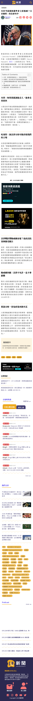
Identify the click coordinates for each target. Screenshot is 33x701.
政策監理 (4, 7)
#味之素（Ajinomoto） (9, 565)
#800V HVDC (6, 574)
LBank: (5, 415)
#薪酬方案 (5, 559)
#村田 (24, 583)
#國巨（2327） (7, 583)
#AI (4, 547)
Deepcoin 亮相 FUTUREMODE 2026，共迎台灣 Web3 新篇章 (16, 427)
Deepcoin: (6, 426)
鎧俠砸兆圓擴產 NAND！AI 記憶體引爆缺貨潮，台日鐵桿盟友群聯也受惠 (11, 538)
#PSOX (17, 577)
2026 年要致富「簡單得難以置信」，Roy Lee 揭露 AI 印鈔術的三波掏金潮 (11, 516)
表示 (11, 62)
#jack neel (18, 571)
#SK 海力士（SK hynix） (14, 547)
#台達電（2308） (25, 580)
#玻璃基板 (11, 568)
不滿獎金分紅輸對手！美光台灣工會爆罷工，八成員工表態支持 (11, 494)
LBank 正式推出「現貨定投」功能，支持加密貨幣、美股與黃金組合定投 (16, 416)
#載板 (4, 571)
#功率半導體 (14, 580)
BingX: (5, 447)
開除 (14, 357)
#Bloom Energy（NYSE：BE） (20, 574)
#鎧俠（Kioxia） (7, 596)
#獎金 (16, 553)
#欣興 (4, 568)
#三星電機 (5, 580)
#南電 (20, 562)
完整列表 (26, 401)
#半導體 (14, 562)
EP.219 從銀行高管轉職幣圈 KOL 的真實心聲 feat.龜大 (16, 637)
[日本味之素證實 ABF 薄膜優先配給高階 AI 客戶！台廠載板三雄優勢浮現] (27, 506)
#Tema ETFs (25, 577)
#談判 (20, 559)
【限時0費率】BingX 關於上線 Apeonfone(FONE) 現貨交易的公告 (16, 448)
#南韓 (26, 550)
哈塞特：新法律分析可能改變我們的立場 (15, 79)
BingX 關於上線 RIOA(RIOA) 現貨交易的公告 (16, 458)
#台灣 (4, 553)
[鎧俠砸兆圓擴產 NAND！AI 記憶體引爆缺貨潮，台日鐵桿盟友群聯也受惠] (27, 539)
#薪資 (22, 556)
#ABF (26, 559)
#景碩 (25, 565)
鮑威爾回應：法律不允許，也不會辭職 (15, 85)
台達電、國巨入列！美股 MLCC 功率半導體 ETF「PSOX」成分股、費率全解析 (11, 527)
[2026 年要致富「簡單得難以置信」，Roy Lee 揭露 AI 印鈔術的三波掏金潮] (27, 517)
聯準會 (8, 357)
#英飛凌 (17, 589)
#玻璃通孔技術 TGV (22, 568)
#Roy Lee (26, 571)
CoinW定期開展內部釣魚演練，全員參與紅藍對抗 (16, 437)
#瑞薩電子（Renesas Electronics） (12, 586)
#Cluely (11, 571)
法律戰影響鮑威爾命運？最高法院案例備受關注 (17, 82)
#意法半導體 (17, 583)
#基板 (19, 565)
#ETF (4, 577)
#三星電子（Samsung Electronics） (12, 550)
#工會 (10, 553)
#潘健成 (5, 592)
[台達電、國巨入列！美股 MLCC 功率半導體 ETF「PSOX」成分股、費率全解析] (27, 528)
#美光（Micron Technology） (10, 556)
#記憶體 (13, 559)
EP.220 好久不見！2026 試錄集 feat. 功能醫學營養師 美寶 (16, 631)
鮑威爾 (19, 357)
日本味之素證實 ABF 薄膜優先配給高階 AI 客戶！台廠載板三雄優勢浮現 (11, 505)
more (27, 475)
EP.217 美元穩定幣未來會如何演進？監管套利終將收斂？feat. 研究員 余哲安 (16, 644)
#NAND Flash (25, 589)
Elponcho (7, 17)
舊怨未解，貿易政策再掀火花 (12, 87)
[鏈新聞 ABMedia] (16, 2)
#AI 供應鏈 (6, 562)
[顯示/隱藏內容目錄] (28, 74)
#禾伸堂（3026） (7, 589)
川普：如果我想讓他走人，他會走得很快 (15, 77)
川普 (3, 357)
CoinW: (5, 436)
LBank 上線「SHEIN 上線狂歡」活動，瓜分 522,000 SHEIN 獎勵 (16, 469)
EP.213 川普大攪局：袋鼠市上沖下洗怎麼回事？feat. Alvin (16, 651)
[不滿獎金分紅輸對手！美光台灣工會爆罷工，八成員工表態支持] (27, 495)
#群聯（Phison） (14, 592)
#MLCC (10, 577)
